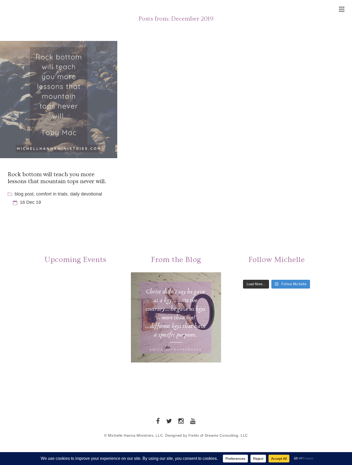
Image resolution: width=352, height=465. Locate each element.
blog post (24, 194)
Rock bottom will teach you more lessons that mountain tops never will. (57, 177)
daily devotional (86, 194)
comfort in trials (52, 194)
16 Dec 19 (30, 202)
